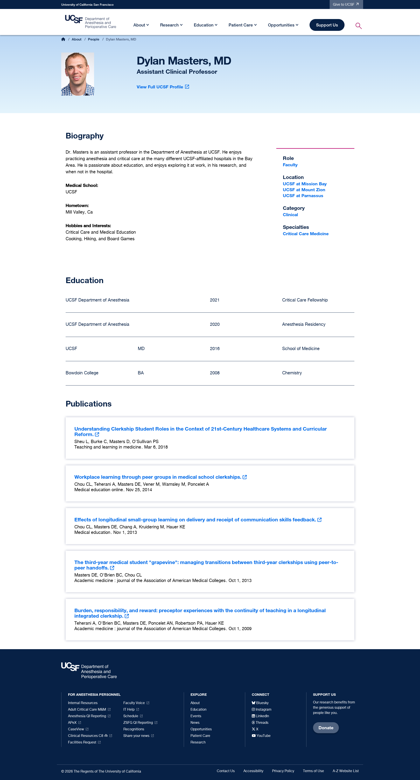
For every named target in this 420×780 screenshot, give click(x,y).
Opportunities (281, 24)
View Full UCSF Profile (160, 86)
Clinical (290, 214)
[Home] (90, 22)
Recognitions (133, 729)
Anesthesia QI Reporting (87, 716)
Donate (325, 727)
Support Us (327, 24)
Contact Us (226, 771)
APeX (72, 723)
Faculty (290, 164)
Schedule (130, 716)
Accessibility (253, 771)
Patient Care (241, 24)
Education (204, 24)
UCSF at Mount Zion (304, 189)
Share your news (136, 736)
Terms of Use (313, 771)
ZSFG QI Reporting (138, 723)
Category (294, 208)
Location (293, 177)
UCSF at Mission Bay (305, 183)
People (93, 39)
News (195, 723)
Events (196, 716)
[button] (147, 25)
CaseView (76, 729)
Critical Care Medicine (306, 233)
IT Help (129, 710)
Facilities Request (82, 742)
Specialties (296, 227)
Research (169, 24)
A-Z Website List (346, 771)
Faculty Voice (134, 703)
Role (288, 158)
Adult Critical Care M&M (87, 710)
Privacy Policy (283, 771)
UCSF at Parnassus (303, 195)
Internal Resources (83, 703)
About (139, 24)
